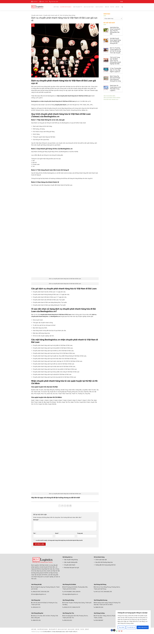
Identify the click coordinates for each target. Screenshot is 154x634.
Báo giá (107, 6)
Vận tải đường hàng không (67, 15)
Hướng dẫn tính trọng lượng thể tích (105, 565)
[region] (133, 620)
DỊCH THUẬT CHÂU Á (71, 631)
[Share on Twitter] (62, 506)
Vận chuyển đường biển (70, 562)
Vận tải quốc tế (77, 6)
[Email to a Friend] (65, 506)
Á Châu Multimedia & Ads (58, 631)
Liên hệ (117, 6)
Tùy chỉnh (121, 627)
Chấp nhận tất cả (143, 627)
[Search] (122, 6)
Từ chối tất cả (131, 627)
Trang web (80, 533)
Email (57, 533)
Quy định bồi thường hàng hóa (104, 562)
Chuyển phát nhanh (65, 6)
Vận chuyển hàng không (71, 559)
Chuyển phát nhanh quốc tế (51, 15)
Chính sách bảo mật (101, 559)
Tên (34, 533)
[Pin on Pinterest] (67, 506)
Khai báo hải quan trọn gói (71, 567)
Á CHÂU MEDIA (47, 631)
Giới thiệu (56, 6)
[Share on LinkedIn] (70, 506)
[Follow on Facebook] (120, 1)
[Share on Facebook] (59, 506)
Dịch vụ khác (99, 6)
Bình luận (36, 519)
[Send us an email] (114, 630)
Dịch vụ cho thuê (88, 6)
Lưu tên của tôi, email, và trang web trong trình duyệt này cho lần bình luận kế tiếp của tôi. (59, 540)
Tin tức (112, 6)
